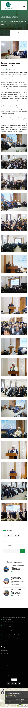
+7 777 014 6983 (8, 641)
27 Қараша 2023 (11, 69)
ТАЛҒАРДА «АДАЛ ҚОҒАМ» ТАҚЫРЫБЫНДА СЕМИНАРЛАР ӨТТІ (16, 591)
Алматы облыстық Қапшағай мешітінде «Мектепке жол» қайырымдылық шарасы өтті (17, 579)
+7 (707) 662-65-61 (8, 626)
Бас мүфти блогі (5, 660)
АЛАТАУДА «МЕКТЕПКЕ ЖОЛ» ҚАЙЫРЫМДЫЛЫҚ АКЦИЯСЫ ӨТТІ (17, 567)
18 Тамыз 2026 (15, 584)
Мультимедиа (4, 653)
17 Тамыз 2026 (15, 595)
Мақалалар (4, 657)
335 (3, 69)
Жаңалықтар (4, 650)
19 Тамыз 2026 (15, 572)
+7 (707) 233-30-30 (8, 621)
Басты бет (15, 33)
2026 (22, 675)
